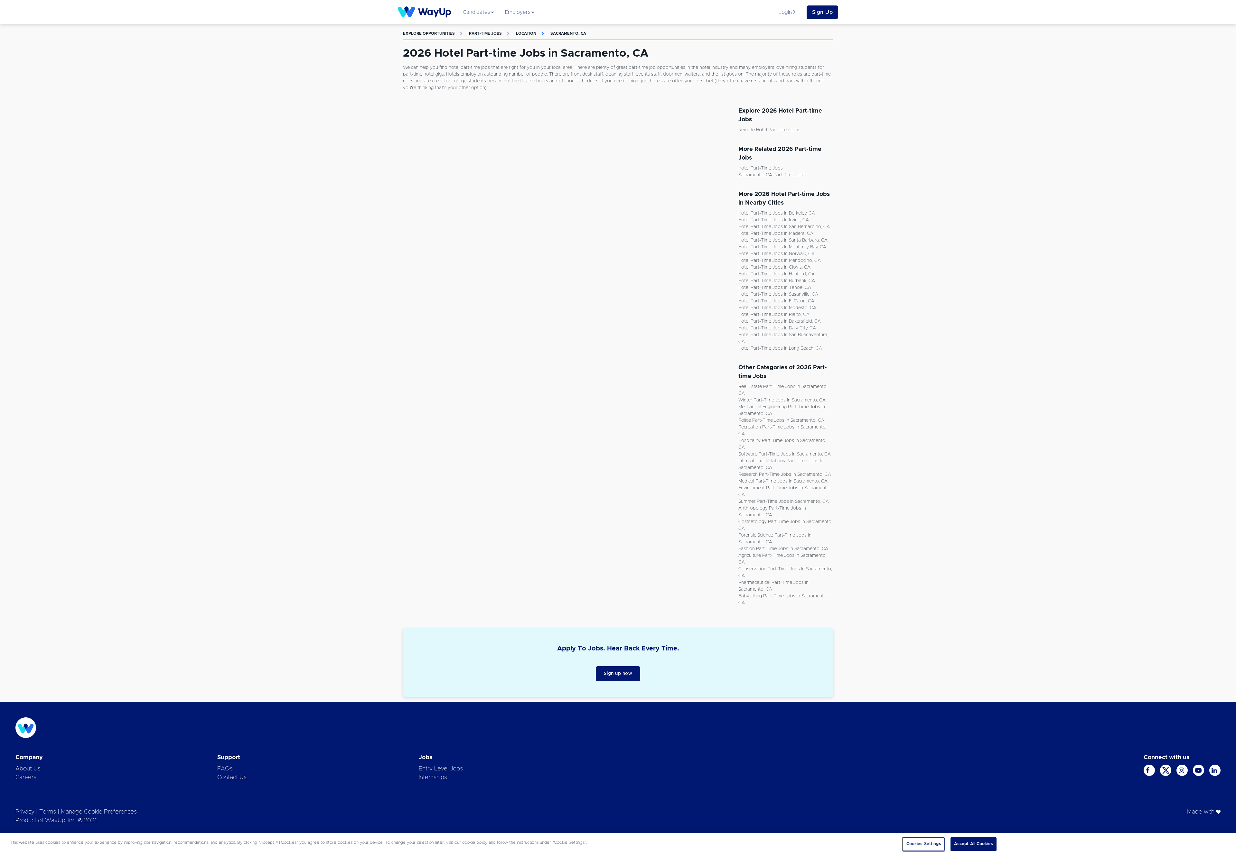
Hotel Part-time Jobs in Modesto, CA (777, 308)
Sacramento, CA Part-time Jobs (772, 175)
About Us (28, 769)
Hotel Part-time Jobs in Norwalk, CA (776, 254)
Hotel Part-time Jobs (760, 168)
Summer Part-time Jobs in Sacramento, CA (783, 501)
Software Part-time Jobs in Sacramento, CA (784, 454)
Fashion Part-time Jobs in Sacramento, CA (783, 549)
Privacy (24, 812)
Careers (25, 777)
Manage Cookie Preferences (99, 812)
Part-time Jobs (485, 33)
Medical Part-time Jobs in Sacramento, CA (783, 481)
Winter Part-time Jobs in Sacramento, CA (782, 400)
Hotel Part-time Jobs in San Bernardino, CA (784, 227)
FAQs (225, 769)
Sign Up (822, 12)
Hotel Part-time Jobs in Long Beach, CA (780, 348)
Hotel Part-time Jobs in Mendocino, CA (779, 260)
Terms (47, 812)
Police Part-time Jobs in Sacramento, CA (781, 420)
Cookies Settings (923, 844)
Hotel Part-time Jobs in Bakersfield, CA (779, 321)
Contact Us (232, 777)
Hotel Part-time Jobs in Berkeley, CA (776, 213)
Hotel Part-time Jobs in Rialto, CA (774, 314)
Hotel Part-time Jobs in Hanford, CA (776, 274)
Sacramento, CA (568, 33)
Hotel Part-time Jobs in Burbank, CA (776, 281)
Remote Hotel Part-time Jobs (769, 130)
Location (526, 33)
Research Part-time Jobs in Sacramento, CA (784, 474)
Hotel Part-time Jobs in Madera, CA (775, 233)
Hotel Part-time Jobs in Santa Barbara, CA (783, 240)
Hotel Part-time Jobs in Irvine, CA (773, 220)
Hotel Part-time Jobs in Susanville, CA (778, 294)
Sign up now (618, 673)
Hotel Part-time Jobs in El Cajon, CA (776, 301)
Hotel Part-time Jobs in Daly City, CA (777, 328)
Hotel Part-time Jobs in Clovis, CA (774, 267)
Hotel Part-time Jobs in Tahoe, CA (774, 287)
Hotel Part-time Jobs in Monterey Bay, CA (782, 247)
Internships (433, 777)
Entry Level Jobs (441, 769)
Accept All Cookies (973, 844)
